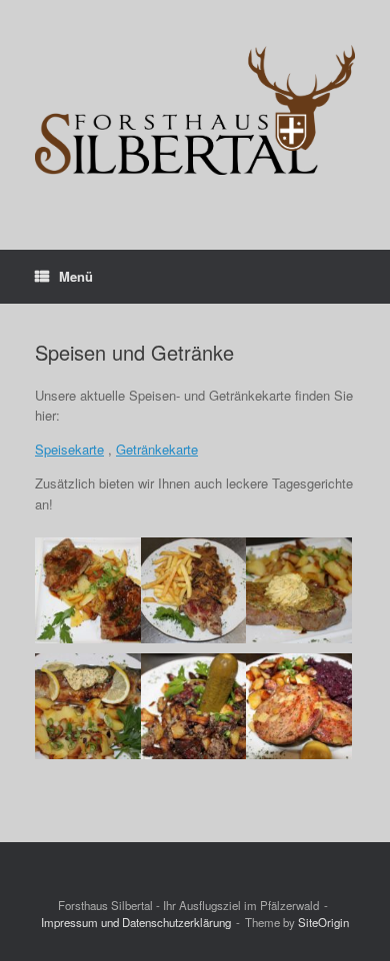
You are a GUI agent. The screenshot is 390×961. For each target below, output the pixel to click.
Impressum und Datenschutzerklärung (136, 922)
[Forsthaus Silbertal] (195, 110)
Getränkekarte (157, 449)
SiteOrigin (323, 922)
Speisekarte (69, 449)
